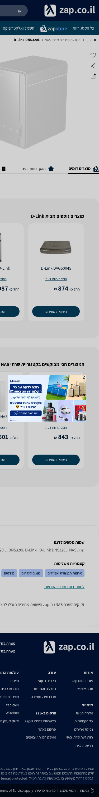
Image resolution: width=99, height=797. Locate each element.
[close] (84, 376)
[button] (84, 376)
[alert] (49, 399)
